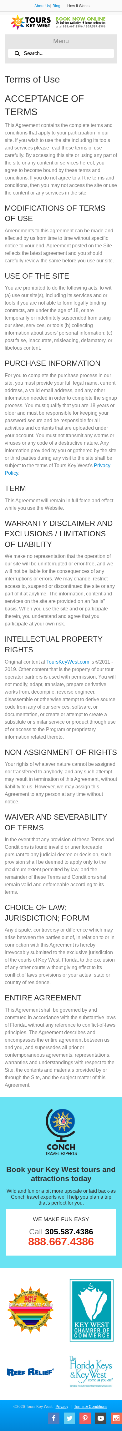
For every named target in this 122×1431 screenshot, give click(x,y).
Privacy (62, 1406)
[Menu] (61, 41)
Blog (56, 6)
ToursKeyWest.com (67, 662)
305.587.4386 (69, 1231)
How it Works (78, 6)
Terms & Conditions (90, 1406)
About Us (42, 6)
